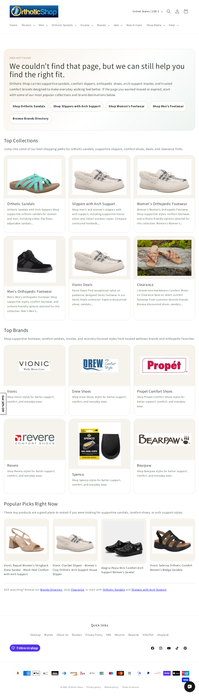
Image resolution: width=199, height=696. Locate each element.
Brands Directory (51, 589)
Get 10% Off (3, 404)
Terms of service (130, 687)
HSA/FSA (148, 635)
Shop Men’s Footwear (168, 106)
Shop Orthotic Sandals (29, 106)
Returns (120, 635)
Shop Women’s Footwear (127, 106)
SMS (108, 635)
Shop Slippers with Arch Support (77, 106)
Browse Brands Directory (31, 118)
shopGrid (163, 635)
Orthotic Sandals (114, 589)
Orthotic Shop (75, 687)
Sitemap (35, 635)
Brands (48, 635)
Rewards (133, 635)
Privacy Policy (94, 635)
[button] (28, 25)
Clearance (77, 589)
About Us (62, 635)
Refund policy (111, 687)
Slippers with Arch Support (149, 589)
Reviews (77, 635)
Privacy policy (93, 687)
